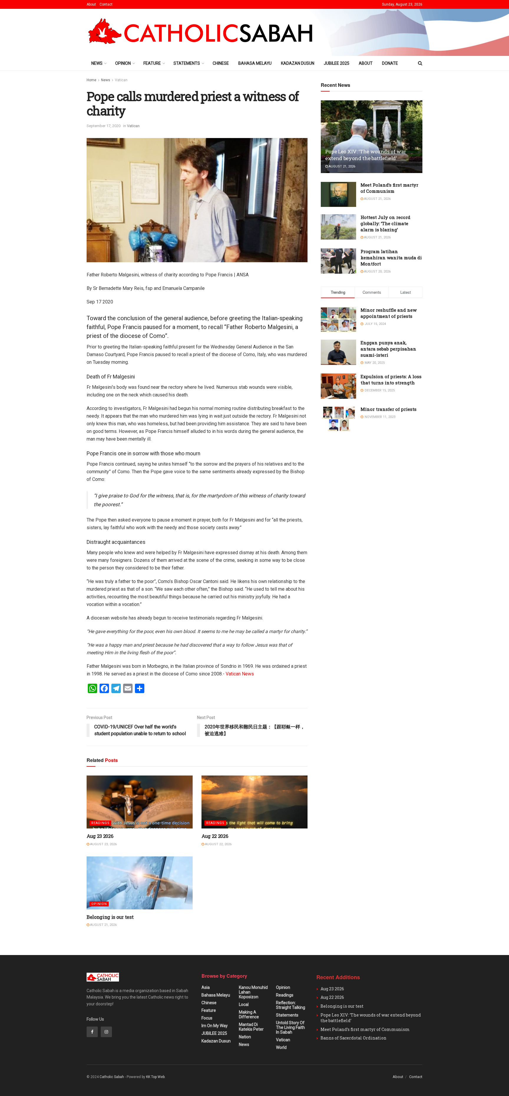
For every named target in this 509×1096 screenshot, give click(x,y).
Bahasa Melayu (255, 63)
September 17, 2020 (103, 126)
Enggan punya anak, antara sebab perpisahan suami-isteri (388, 349)
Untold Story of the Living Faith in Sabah (290, 1027)
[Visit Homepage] (203, 32)
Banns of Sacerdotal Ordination (353, 1038)
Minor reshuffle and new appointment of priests (389, 313)
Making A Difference (249, 1014)
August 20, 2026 (377, 271)
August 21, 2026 (103, 925)
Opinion (123, 63)
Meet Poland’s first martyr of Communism (389, 188)
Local (244, 1004)
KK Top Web (155, 1077)
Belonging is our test (110, 917)
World (281, 1047)
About (91, 4)
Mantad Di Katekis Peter (251, 1027)
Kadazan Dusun (297, 63)
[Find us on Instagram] (106, 1032)
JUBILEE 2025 (336, 63)
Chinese (221, 63)
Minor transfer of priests (389, 409)
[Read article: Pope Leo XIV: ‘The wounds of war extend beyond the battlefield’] (371, 136)
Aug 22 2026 (214, 836)
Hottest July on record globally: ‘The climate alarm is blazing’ (385, 223)
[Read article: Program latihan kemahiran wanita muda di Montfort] (338, 261)
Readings (100, 823)
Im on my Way (214, 1025)
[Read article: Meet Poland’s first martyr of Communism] (338, 194)
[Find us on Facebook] (92, 1032)
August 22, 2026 (218, 844)
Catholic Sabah (112, 1077)
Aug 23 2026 (100, 836)
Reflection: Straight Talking (290, 1005)
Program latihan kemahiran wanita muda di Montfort (391, 257)
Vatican (121, 80)
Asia (205, 987)
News (97, 63)
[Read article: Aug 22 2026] (254, 801)
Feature (152, 63)
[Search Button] (420, 63)
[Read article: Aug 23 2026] (140, 801)
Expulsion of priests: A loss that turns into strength (391, 379)
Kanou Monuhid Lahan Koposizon (253, 992)
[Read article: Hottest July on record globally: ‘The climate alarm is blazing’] (338, 227)
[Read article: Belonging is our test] (140, 882)
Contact (106, 4)
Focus (206, 1018)
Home (91, 80)
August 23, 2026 (103, 844)
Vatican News (240, 674)
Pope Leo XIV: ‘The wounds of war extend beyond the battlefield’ (365, 155)
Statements (186, 63)
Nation (245, 1036)
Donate (390, 63)
